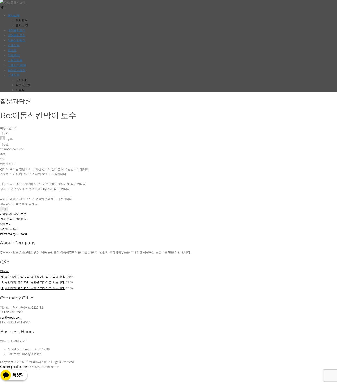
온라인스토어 (16, 70)
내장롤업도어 (16, 30)
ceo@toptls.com (10, 317)
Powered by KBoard (13, 234)
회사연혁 (21, 20)
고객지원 (14, 75)
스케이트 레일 (17, 65)
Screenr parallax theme (15, 367)
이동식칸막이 (16, 40)
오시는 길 (22, 25)
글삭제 (14, 229)
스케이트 (14, 45)
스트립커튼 (15, 60)
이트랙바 (14, 55)
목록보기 (6, 224)
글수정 (4, 229)
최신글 (4, 271)
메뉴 (3, 7)
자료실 (20, 90)
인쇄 (4, 209)
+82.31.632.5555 (11, 312)
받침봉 (12, 50)
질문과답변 (23, 85)
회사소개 (14, 15)
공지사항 (21, 80)
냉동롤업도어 (16, 35)
